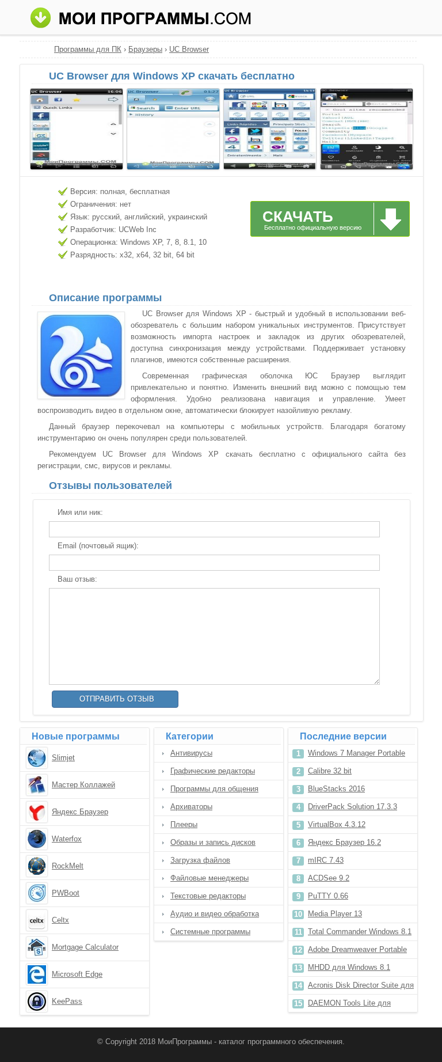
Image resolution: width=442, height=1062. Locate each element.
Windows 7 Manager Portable (356, 753)
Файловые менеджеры (209, 878)
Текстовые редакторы (208, 896)
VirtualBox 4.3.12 (336, 824)
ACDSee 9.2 (328, 878)
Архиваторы (191, 806)
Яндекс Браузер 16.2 (344, 842)
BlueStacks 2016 (336, 788)
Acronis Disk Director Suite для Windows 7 (361, 987)
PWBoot (65, 893)
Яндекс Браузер (80, 811)
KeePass (67, 1001)
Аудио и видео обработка (214, 913)
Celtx (60, 920)
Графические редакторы (212, 771)
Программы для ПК (87, 49)
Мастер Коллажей (83, 784)
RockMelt (67, 866)
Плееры (183, 824)
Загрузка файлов (200, 860)
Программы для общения (214, 788)
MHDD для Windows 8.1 (349, 967)
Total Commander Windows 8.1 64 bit (359, 933)
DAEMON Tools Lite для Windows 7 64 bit (349, 1005)
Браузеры (145, 49)
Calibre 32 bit (330, 771)
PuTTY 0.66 (328, 896)
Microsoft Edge (77, 974)
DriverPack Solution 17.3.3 (352, 806)
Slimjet (63, 757)
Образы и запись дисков (213, 842)
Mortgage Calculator (85, 947)
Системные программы (210, 931)
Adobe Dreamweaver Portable (357, 949)
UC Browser (189, 49)
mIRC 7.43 (326, 860)
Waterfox (67, 839)
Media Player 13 (335, 913)
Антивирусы (191, 753)
